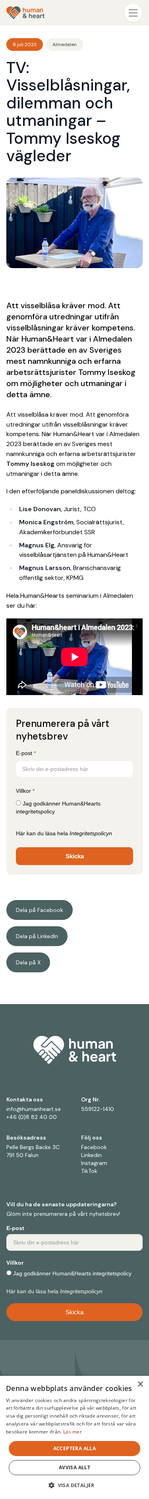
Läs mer (72, 1431)
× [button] (140, 1384)
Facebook (94, 1147)
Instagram (94, 1163)
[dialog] (74, 1437)
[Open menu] (133, 12)
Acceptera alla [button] (74, 1448)
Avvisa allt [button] (74, 1467)
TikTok (89, 1170)
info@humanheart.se (33, 1109)
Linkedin (91, 1155)
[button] (74, 1485)
